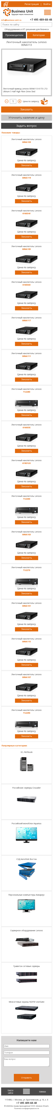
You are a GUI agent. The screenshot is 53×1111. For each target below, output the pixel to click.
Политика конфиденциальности (26, 1108)
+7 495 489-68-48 (41, 19)
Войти (46, 4)
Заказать (26, 109)
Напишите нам (26, 1040)
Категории (39, 35)
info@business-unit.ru (11, 20)
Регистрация (32, 4)
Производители (14, 35)
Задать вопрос (26, 126)
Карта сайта (10, 1091)
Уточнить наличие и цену (26, 117)
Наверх (42, 1091)
